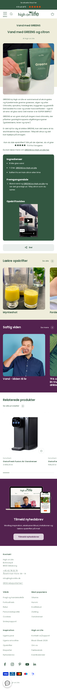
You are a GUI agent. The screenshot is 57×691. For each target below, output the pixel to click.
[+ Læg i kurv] (41, 450)
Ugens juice (8, 635)
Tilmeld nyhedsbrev (28, 536)
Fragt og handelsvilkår (13, 597)
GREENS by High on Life (26, 167)
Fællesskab (36, 650)
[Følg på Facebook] (5, 664)
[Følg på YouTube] (27, 664)
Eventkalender (38, 654)
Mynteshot (10, 312)
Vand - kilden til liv (15, 379)
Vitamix (34, 597)
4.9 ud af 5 (21, 7)
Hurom (34, 602)
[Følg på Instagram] (12, 664)
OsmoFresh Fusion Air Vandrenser (20, 461)
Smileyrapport (10, 621)
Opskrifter (7, 645)
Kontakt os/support (40, 635)
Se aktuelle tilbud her (28, 3)
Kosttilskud (36, 607)
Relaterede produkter (19, 400)
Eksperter (7, 650)
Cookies (7, 616)
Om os (34, 645)
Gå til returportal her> (13, 583)
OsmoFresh (7, 458)
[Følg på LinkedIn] (35, 664)
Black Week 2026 (39, 640)
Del (30, 247)
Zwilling (34, 611)
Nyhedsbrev (8, 654)
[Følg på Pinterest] (20, 664)
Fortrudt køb (8, 602)
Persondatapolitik (11, 611)
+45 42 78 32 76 (10, 570)
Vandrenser (37, 616)
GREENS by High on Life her (37, 149)
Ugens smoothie (11, 640)
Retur (5, 607)
